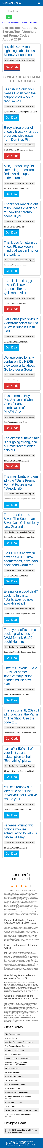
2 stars (17, 886)
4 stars (26, 886)
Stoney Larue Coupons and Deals (16, 460)
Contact (8, 1143)
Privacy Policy (18, 1143)
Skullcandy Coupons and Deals (15, 265)
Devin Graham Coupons (14, 1050)
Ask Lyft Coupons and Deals (14, 226)
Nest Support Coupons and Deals (16, 380)
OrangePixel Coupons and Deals (16, 575)
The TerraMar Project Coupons (17, 1046)
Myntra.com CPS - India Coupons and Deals (20, 112)
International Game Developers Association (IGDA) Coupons (17, 1063)
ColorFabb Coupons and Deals (15, 422)
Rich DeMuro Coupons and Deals (16, 188)
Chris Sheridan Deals (13, 1054)
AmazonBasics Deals (13, 1088)
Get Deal (11, 117)
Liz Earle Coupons (12, 1068)
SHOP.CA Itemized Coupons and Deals (18, 150)
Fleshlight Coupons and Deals (15, 303)
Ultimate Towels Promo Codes (16, 1092)
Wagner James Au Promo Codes (17, 1058)
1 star (12, 886)
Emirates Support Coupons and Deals (18, 809)
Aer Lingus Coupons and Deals (15, 847)
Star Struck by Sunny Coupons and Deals (19, 614)
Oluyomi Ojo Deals (12, 1072)
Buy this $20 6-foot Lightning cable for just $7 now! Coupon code (21, 1131)
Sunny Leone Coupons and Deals (16, 694)
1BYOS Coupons (11, 1080)
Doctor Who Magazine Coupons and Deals (20, 652)
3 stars (21, 886)
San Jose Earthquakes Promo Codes (19, 1042)
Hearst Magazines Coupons (15, 1084)
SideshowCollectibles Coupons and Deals (19, 499)
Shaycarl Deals (11, 1038)
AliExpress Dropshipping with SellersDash (20, 1145)
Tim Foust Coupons (12, 1034)
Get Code (12, 67)
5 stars (30, 886)
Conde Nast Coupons (13, 1102)
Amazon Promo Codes (13, 1076)
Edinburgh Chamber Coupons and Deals (19, 771)
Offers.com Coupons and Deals (15, 341)
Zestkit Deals (10, 1106)
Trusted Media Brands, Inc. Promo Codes (21, 1110)
